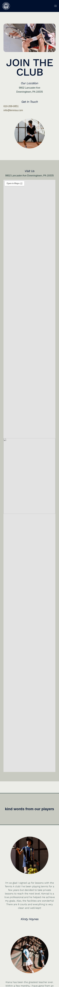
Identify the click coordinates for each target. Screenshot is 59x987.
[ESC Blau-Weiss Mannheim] (6, 5)
